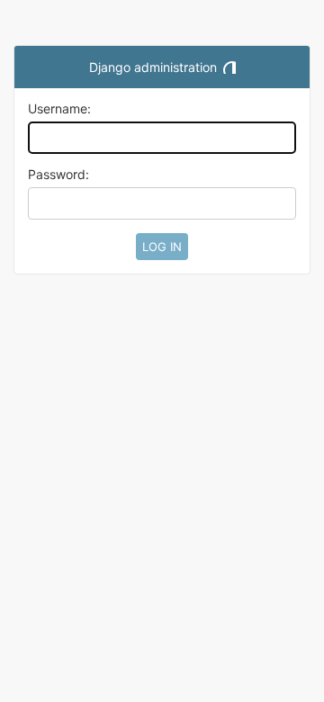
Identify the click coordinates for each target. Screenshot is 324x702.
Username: (59, 109)
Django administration (153, 67)
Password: (58, 174)
